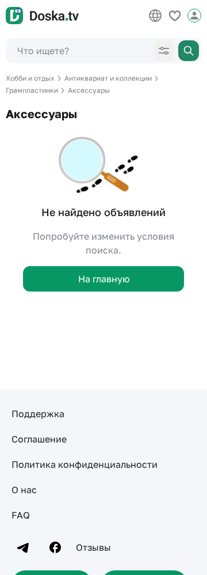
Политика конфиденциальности (85, 464)
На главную (103, 279)
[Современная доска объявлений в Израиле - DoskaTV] (42, 15)
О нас (24, 489)
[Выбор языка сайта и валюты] (155, 15)
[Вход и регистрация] (194, 15)
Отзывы (93, 547)
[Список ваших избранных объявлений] (175, 15)
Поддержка (38, 413)
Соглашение (39, 439)
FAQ (21, 515)
